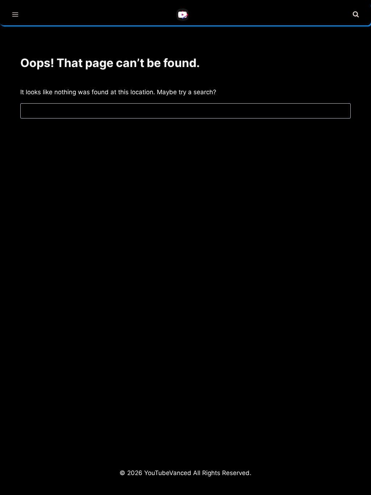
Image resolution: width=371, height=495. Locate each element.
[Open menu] (15, 14)
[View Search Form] (355, 14)
